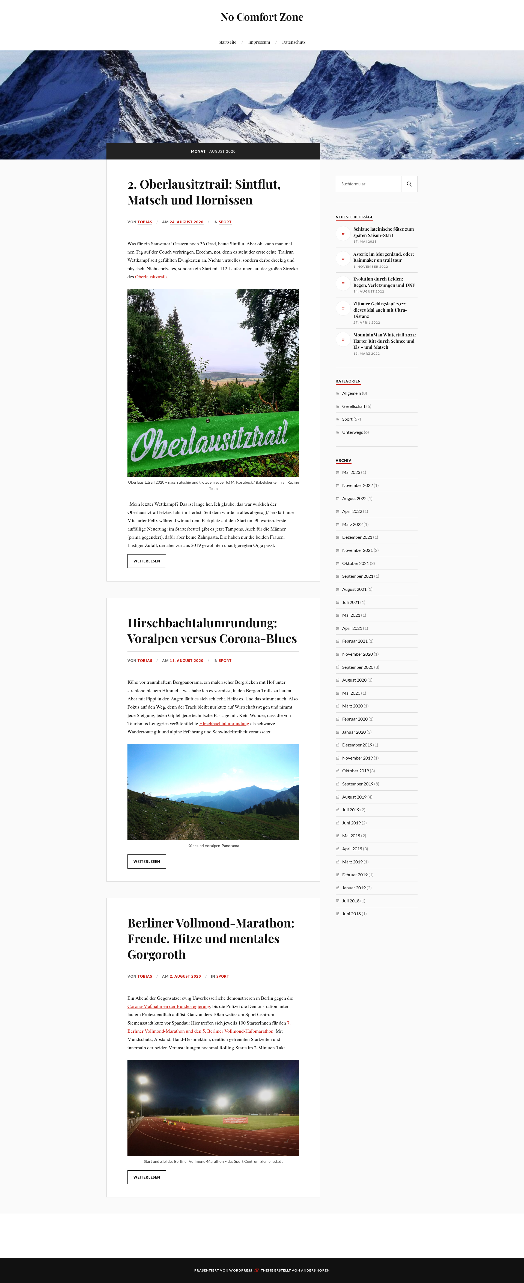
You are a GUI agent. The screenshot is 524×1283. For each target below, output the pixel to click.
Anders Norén (315, 1270)
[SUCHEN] (409, 184)
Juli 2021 (350, 602)
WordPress (240, 1270)
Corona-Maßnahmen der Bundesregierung (168, 1006)
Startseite (227, 42)
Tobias (145, 222)
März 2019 (352, 861)
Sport (225, 222)
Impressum (259, 42)
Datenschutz (293, 42)
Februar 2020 (355, 718)
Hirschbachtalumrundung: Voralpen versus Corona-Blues (212, 630)
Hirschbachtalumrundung (224, 723)
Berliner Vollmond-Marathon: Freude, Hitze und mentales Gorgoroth (210, 938)
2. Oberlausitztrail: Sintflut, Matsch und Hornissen (204, 191)
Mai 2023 (351, 472)
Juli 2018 (350, 900)
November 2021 (357, 550)
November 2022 (357, 485)
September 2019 (357, 783)
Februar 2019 (355, 874)
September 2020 (357, 667)
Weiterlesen (146, 561)
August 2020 (354, 679)
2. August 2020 (185, 976)
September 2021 (357, 576)
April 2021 (352, 628)
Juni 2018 (351, 913)
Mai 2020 (351, 692)
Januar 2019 (354, 887)
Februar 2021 (355, 640)
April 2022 (352, 511)
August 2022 (354, 498)
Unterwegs (352, 432)
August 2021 (354, 589)
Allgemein (351, 393)
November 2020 (357, 653)
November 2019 (357, 757)
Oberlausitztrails (151, 276)
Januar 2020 (354, 731)
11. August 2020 (187, 660)
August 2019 (354, 796)
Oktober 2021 (355, 563)
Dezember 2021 (357, 537)
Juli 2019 (350, 809)
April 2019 (352, 848)
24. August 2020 (187, 222)
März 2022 (352, 524)
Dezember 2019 (357, 744)
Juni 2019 (351, 822)
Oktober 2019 (355, 770)
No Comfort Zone (262, 16)
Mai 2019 (351, 835)
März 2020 (352, 705)
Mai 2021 (351, 615)
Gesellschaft (353, 406)
